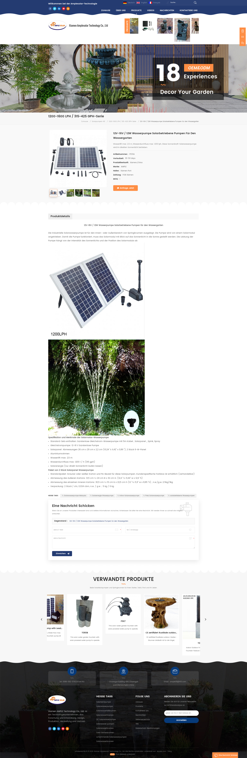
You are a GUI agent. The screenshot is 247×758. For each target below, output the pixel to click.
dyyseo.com (161, 751)
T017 (143, 643)
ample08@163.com (178, 681)
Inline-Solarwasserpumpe (129, 495)
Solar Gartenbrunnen (105, 732)
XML (137, 724)
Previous (41, 619)
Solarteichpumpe (103, 702)
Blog (170, 751)
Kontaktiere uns (188, 10)
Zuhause (105, 10)
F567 (66, 621)
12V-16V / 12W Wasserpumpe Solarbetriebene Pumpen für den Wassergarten (98, 521)
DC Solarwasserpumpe (106, 719)
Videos (150, 10)
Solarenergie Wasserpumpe (102, 495)
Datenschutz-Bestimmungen (148, 728)
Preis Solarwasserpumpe (154, 495)
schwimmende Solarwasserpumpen (111, 737)
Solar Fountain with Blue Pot (181, 632)
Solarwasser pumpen (105, 724)
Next (131, 41)
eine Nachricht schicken (228, 755)
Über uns (121, 10)
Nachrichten (167, 10)
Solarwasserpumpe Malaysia (75, 495)
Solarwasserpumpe (104, 706)
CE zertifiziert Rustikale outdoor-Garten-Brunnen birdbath (104, 632)
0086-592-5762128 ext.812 (74, 681)
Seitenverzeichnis (143, 719)
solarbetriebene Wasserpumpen (182, 495)
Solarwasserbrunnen (105, 715)
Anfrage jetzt (127, 188)
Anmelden (181, 720)
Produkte (136, 10)
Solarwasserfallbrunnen (106, 711)
